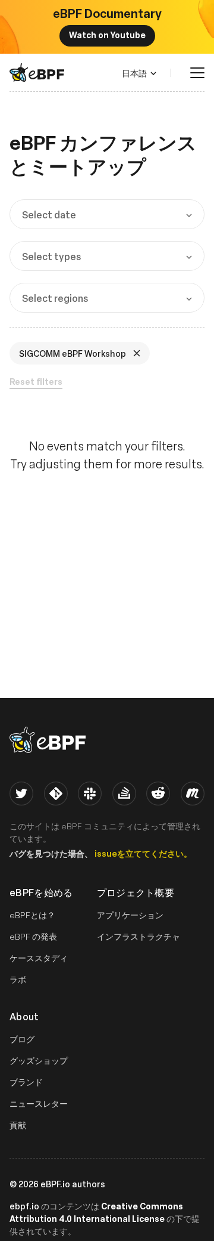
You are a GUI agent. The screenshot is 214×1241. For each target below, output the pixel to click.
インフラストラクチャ (138, 936)
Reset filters (36, 382)
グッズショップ (39, 1060)
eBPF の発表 (33, 936)
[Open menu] (197, 73)
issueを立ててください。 (143, 853)
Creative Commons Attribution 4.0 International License (96, 1212)
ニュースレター (39, 1103)
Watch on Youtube (107, 35)
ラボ (18, 979)
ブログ (22, 1039)
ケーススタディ (39, 958)
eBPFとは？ (32, 915)
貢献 (18, 1125)
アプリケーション (130, 915)
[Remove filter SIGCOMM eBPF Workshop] (138, 353)
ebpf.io (24, 1206)
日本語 (134, 73)
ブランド (26, 1082)
